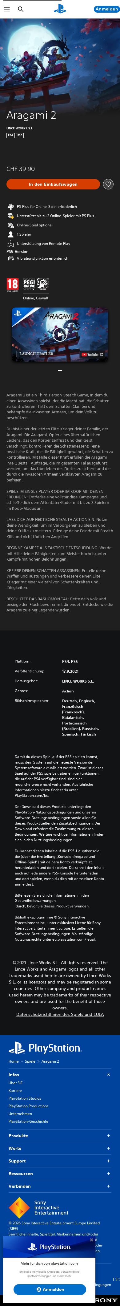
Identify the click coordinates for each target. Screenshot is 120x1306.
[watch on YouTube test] (92, 355)
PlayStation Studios (25, 1098)
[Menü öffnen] (7, 9)
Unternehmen (20, 1113)
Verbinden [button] (20, 1186)
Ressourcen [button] (21, 1173)
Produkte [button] (18, 1135)
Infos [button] (14, 1074)
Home (14, 1061)
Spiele (30, 1061)
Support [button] (17, 1161)
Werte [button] (15, 1148)
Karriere (15, 1090)
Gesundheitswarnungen (35, 900)
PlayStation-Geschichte (28, 1121)
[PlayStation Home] (60, 9)
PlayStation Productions (29, 1106)
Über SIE (15, 1082)
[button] (60, 334)
